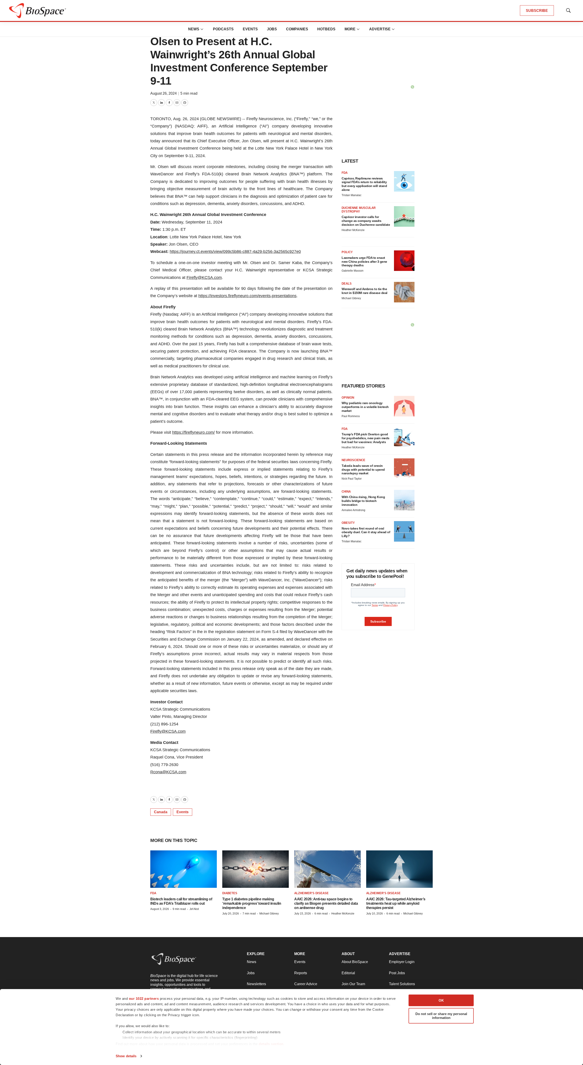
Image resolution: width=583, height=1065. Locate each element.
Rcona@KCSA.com (168, 772)
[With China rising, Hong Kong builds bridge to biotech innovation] (404, 500)
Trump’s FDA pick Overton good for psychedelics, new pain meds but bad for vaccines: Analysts (365, 438)
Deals (347, 283)
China (346, 491)
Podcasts (223, 29)
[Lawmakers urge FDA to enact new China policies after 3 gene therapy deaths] (404, 260)
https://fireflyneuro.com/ (193, 432)
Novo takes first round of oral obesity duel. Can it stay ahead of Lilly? (366, 532)
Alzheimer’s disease (311, 893)
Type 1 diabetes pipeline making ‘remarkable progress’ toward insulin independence (251, 903)
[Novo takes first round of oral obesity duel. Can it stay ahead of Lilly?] (404, 531)
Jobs (272, 29)
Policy (347, 252)
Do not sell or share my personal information (441, 1016)
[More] (202, 29)
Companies (297, 29)
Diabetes (229, 893)
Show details (126, 1056)
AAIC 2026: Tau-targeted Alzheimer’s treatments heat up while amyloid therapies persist (395, 903)
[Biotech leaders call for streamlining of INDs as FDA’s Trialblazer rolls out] (183, 869)
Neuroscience (353, 460)
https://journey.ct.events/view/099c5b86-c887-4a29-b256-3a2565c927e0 (235, 251)
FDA (345, 172)
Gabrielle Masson (352, 270)
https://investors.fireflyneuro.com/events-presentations (247, 296)
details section (271, 1044)
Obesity (348, 523)
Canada (160, 812)
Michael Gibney (351, 298)
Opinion (348, 397)
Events (250, 29)
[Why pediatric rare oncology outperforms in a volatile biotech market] (404, 406)
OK (441, 1000)
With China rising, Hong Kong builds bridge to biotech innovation (363, 501)
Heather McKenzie (353, 230)
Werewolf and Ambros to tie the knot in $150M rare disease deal (364, 291)
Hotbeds (326, 29)
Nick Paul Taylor (352, 478)
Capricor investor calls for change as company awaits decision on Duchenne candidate (366, 220)
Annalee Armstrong (353, 510)
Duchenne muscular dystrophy (359, 209)
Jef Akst (194, 909)
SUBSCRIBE (537, 11)
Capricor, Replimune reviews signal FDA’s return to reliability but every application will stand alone (364, 184)
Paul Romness (351, 416)
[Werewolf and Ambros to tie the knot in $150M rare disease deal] (404, 292)
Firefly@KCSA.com (204, 277)
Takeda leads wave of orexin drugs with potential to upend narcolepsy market (363, 469)
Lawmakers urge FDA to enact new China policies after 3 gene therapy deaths (364, 261)
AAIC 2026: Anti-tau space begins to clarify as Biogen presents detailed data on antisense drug (326, 903)
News (193, 29)
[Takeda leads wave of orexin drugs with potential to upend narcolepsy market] (404, 468)
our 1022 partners (144, 998)
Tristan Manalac (351, 195)
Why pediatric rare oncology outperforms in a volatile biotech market (365, 407)
